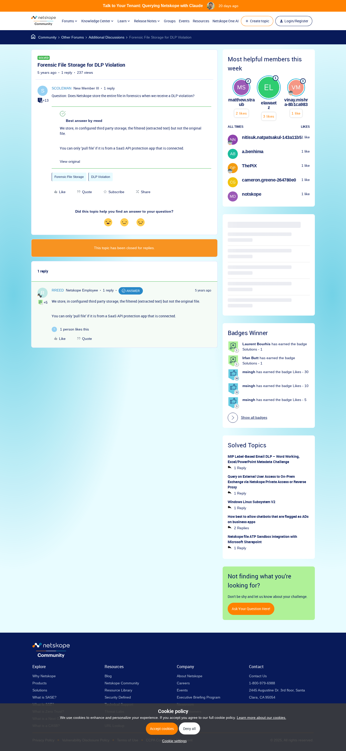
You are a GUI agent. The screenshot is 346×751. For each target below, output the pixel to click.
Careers (183, 683)
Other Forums (72, 37)
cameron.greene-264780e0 (269, 180)
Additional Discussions (106, 37)
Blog (108, 676)
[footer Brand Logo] (51, 656)
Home (43, 37)
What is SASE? (44, 697)
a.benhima (252, 151)
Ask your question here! (251, 608)
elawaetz (269, 105)
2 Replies (241, 528)
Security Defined (118, 697)
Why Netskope (44, 676)
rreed (58, 290)
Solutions (39, 690)
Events (184, 21)
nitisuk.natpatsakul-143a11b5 (271, 137)
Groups (170, 21)
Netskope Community (122, 683)
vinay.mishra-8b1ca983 (296, 102)
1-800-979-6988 (262, 683)
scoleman (61, 88)
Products (39, 683)
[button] (257, 21)
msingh (248, 372)
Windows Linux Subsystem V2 (251, 501)
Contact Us (258, 676)
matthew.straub (241, 102)
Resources (201, 21)
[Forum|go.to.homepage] (43, 21)
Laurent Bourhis (256, 344)
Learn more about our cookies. (261, 718)
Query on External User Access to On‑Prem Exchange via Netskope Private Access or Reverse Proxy (267, 481)
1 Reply (240, 468)
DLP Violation (100, 177)
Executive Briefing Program (198, 697)
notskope (251, 194)
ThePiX (249, 165)
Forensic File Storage (69, 177)
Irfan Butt (250, 358)
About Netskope (189, 676)
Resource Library (118, 690)
